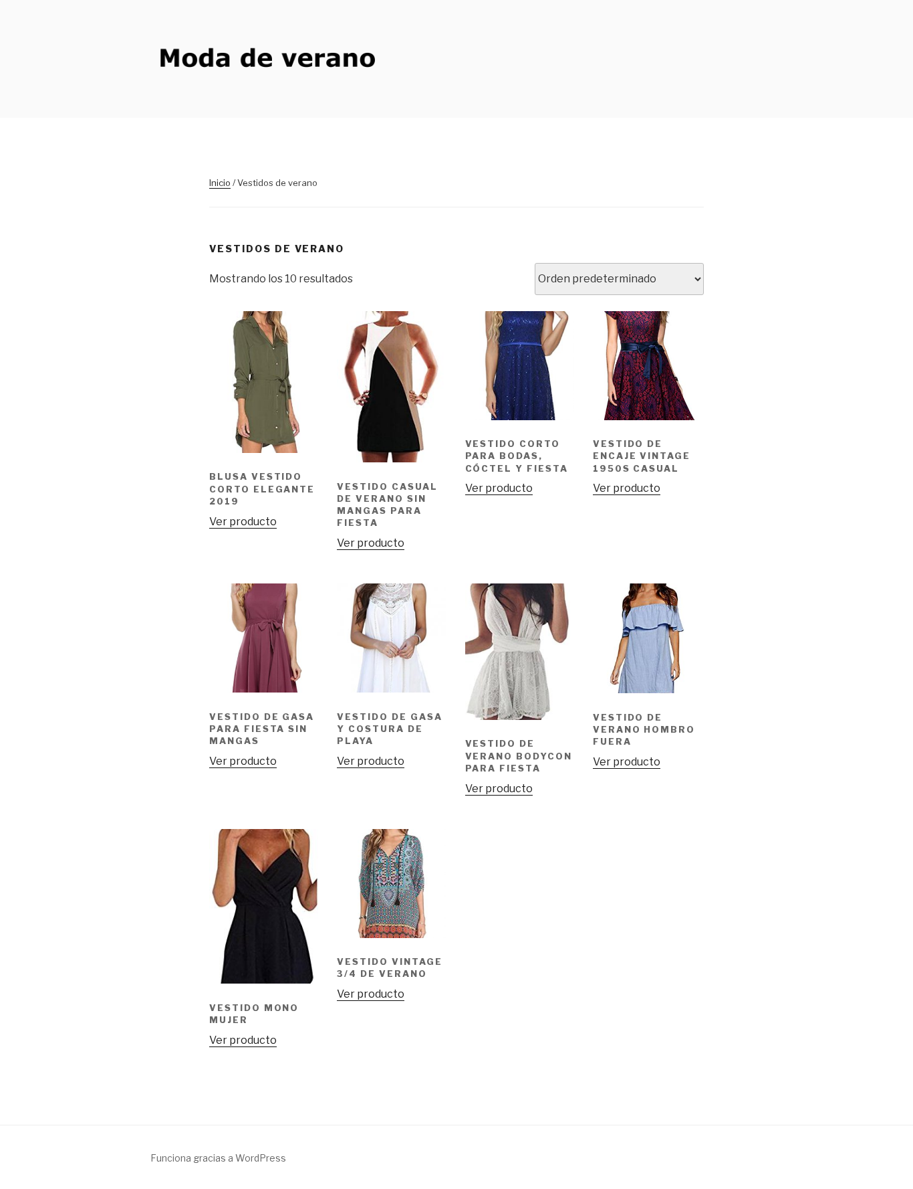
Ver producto (243, 521)
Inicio (220, 182)
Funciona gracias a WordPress (218, 1158)
